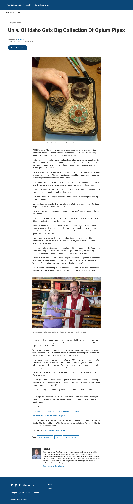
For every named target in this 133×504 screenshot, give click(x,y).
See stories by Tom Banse (53, 466)
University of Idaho (71, 437)
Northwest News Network (55, 430)
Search (50, 484)
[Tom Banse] (36, 453)
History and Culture (14, 23)
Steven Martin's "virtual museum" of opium (48, 416)
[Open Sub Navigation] (15, 12)
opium (58, 437)
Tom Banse (20, 39)
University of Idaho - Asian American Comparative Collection (55, 411)
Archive (50, 488)
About (20, 12)
